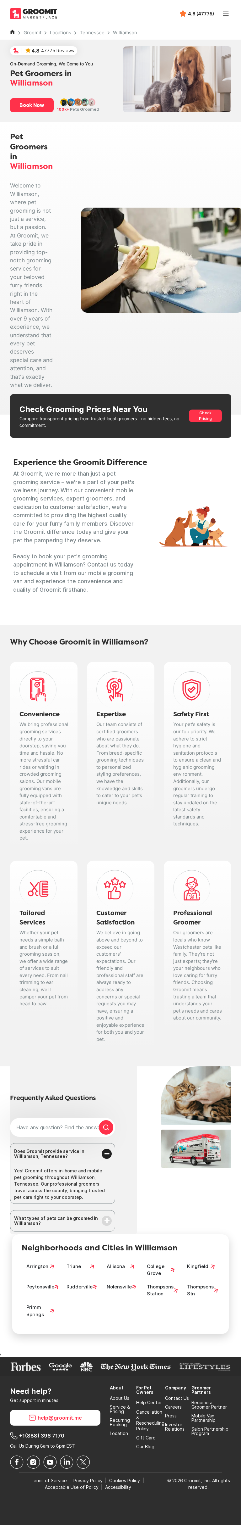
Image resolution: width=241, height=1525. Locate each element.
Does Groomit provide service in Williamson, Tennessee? (49, 1153)
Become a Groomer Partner (209, 1404)
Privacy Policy (88, 1480)
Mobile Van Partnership (203, 1418)
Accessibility (118, 1487)
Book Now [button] (31, 105)
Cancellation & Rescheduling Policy (150, 1420)
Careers (173, 1407)
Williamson (125, 33)
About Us (119, 1398)
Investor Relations (175, 1426)
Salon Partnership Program (209, 1431)
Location (119, 1433)
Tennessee (92, 33)
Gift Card (146, 1438)
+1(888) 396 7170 (41, 1436)
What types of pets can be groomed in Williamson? (56, 1220)
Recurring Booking (120, 1422)
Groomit (32, 33)
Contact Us (177, 1398)
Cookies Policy (124, 1480)
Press (171, 1416)
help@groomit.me (60, 1418)
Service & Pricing (120, 1409)
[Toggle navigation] (226, 14)
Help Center (149, 1402)
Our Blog (145, 1446)
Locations (60, 33)
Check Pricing (205, 416)
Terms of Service (49, 1480)
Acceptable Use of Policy (72, 1487)
